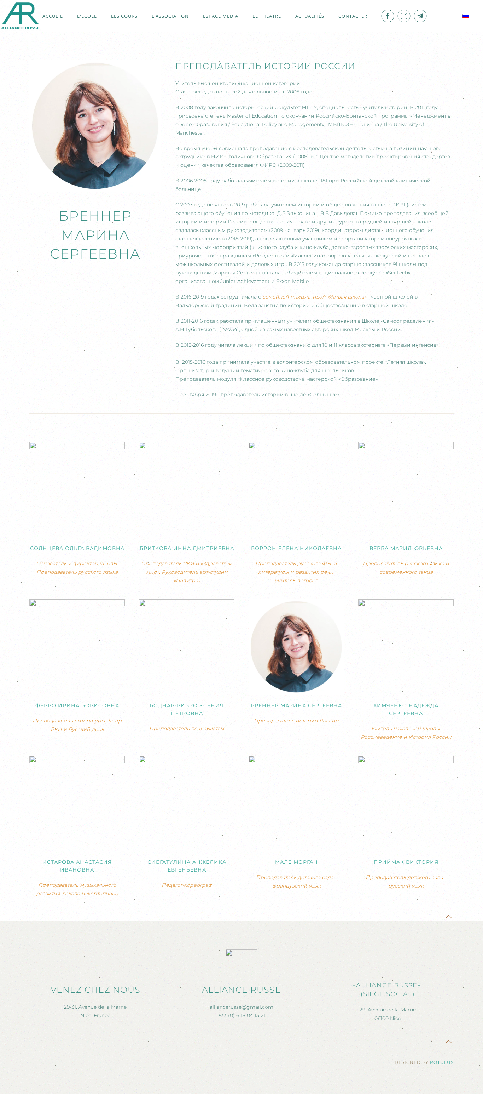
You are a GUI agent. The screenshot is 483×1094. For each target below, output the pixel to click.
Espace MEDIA (220, 16)
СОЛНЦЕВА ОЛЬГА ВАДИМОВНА (77, 548)
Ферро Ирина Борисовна (77, 705)
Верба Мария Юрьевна (406, 548)
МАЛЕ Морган (296, 862)
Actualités (309, 16)
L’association (170, 16)
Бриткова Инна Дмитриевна (187, 548)
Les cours (124, 16)
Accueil (52, 16)
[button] (449, 916)
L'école (87, 16)
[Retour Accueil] (20, 16)
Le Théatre (266, 16)
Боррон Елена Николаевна (296, 548)
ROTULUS (442, 1062)
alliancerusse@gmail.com (241, 1007)
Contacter (352, 16)
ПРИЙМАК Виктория (406, 862)
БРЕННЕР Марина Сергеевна (296, 705)
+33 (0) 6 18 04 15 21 (241, 1015)
